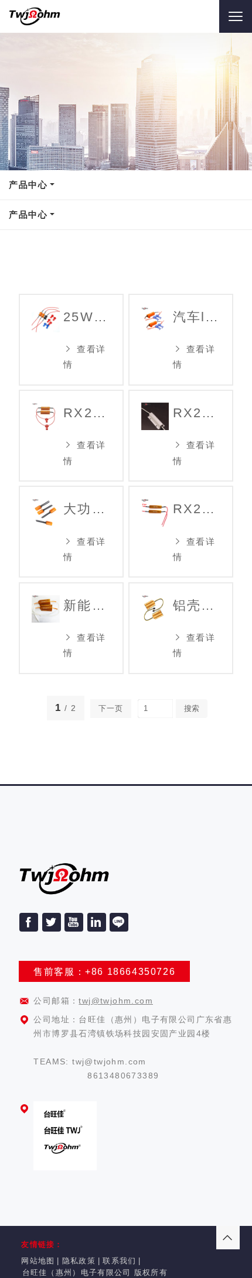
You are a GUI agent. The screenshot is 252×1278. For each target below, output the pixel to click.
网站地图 (38, 1260)
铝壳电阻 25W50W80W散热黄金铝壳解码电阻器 (196, 605)
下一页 (111, 708)
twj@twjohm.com (116, 1000)
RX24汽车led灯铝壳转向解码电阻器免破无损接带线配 (87, 413)
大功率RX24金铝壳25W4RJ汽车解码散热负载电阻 (87, 508)
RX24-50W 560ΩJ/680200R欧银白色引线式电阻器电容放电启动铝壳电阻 (196, 413)
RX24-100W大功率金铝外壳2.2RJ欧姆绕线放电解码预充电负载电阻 (196, 508)
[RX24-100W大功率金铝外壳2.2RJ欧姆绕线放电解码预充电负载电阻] (155, 532)
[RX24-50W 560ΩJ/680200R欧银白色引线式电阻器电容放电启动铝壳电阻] (155, 436)
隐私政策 (79, 1260)
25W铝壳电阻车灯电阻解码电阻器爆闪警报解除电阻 (87, 317)
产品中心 (28, 185)
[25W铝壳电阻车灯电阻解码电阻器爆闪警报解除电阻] (45, 340)
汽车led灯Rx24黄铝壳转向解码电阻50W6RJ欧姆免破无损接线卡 (196, 317)
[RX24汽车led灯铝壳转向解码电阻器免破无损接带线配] (45, 436)
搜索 (191, 708)
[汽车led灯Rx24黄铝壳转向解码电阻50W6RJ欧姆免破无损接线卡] (155, 340)
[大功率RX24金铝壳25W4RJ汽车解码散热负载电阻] (45, 532)
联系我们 (119, 1260)
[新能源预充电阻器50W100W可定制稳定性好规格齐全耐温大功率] (45, 628)
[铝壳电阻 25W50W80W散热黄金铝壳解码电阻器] (155, 628)
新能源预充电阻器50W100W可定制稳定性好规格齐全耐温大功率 (87, 605)
